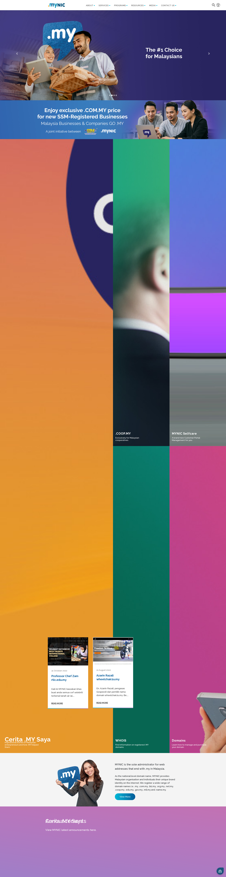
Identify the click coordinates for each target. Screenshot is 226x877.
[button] (17, 53)
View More (125, 796)
